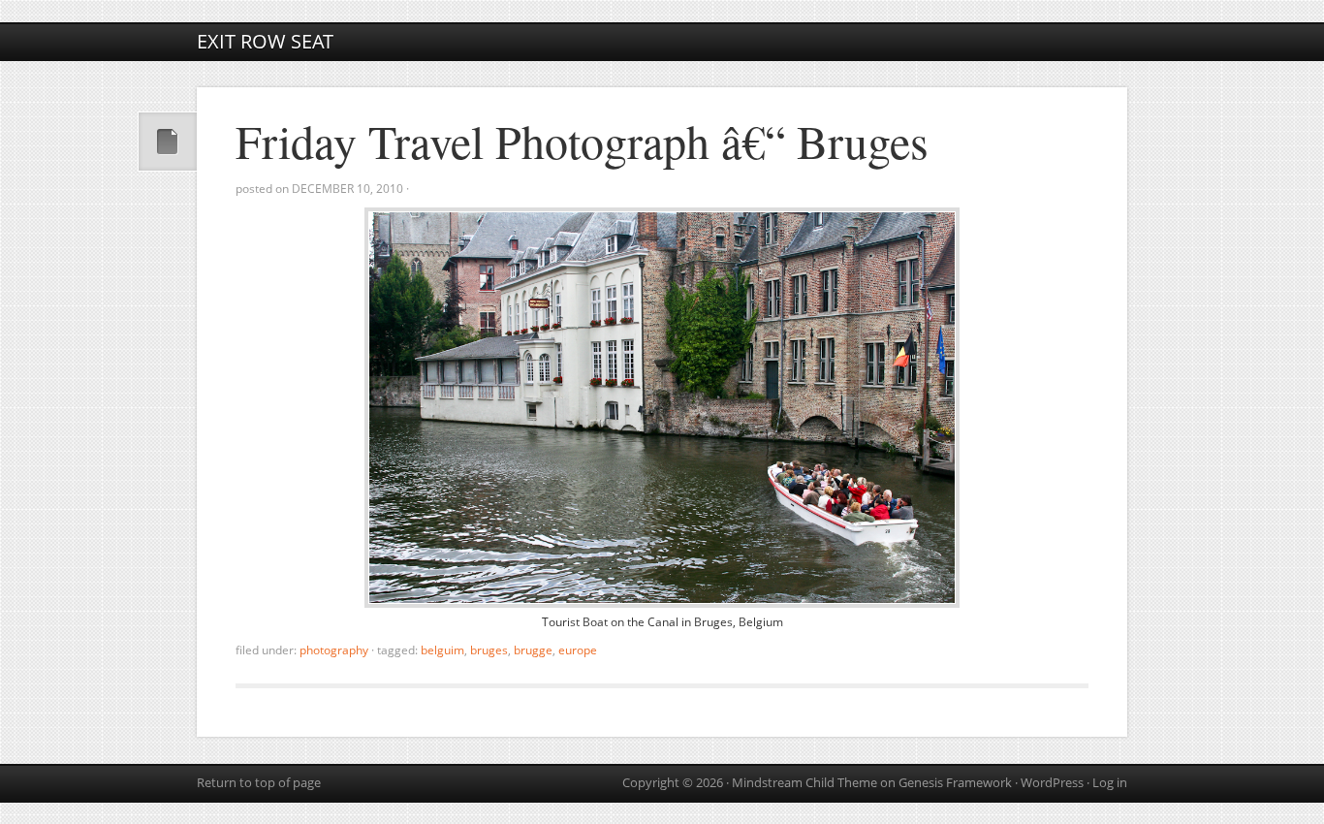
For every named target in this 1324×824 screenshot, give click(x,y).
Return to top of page (259, 782)
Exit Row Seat (265, 41)
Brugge (533, 650)
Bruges (489, 650)
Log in (1109, 782)
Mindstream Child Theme (804, 782)
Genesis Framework (955, 782)
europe (577, 650)
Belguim (442, 650)
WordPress (1052, 782)
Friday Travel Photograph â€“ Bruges (582, 141)
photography (333, 650)
